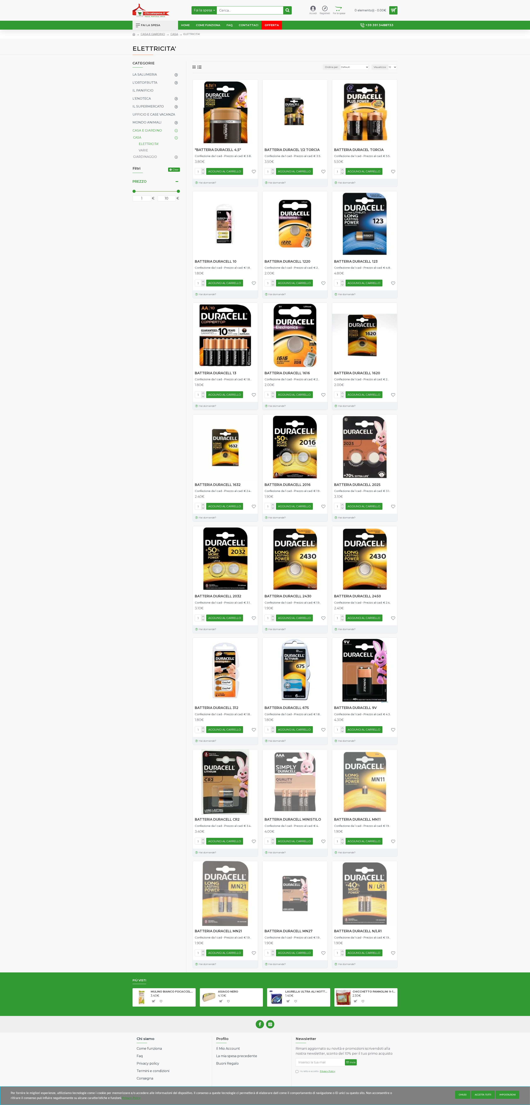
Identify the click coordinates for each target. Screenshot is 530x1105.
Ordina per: (331, 67)
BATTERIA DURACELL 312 (216, 708)
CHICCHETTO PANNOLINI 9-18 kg (374, 991)
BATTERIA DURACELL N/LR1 (358, 931)
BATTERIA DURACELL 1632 (218, 485)
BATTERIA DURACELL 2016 (288, 485)
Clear (175, 169)
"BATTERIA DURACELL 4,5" (218, 150)
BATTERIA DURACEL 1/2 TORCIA (292, 150)
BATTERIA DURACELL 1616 (287, 373)
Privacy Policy (131, 1098)
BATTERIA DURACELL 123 (356, 261)
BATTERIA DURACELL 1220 (287, 261)
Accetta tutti (483, 1094)
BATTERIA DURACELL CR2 (217, 819)
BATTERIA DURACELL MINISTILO (293, 819)
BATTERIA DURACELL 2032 (218, 596)
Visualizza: (380, 67)
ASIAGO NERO (228, 991)
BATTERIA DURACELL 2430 (288, 596)
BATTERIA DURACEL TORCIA (359, 150)
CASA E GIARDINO (153, 34)
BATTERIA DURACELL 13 (215, 373)
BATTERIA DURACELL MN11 (357, 819)
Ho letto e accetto (317, 1071)
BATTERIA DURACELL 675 (287, 708)
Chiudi (462, 1094)
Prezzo (139, 182)
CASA (174, 34)
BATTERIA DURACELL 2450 (357, 596)
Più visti (139, 980)
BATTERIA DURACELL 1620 (357, 373)
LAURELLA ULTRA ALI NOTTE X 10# (307, 991)
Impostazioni (507, 1094)
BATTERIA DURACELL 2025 (357, 485)
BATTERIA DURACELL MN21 (218, 931)
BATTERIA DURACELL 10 (215, 261)
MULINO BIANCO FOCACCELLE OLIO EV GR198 (172, 991)
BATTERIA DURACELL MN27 (288, 931)
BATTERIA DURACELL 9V (355, 708)
